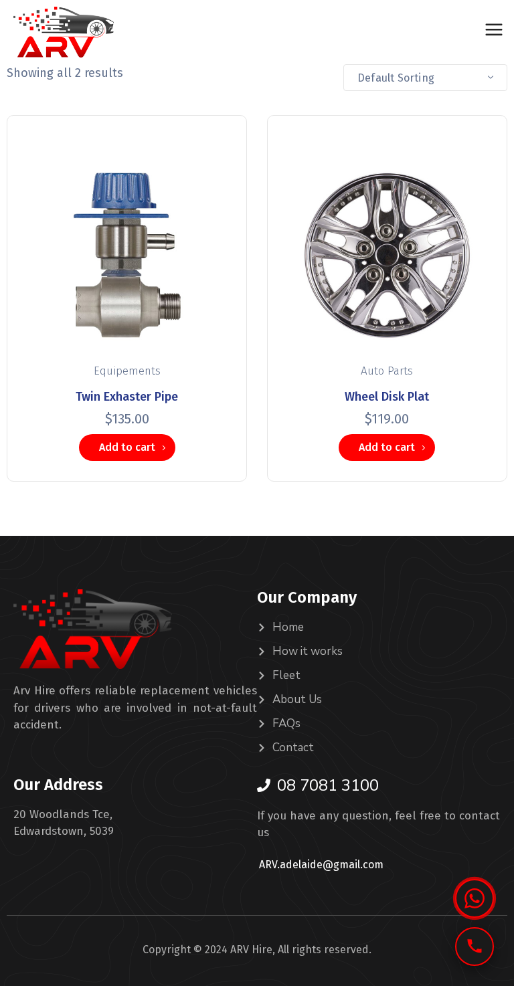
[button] (474, 898)
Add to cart (127, 447)
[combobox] (425, 77)
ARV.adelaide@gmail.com (321, 864)
